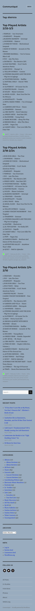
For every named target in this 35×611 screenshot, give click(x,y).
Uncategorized (9, 518)
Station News (9, 513)
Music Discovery (10, 500)
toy (16, 140)
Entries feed (8, 550)
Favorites (9, 495)
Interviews (8, 490)
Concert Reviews (12, 477)
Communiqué (10, 6)
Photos (5, 593)
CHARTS (21, 136)
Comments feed (10, 552)
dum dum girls (17, 256)
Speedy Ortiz (25, 258)
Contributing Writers (11, 480)
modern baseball (26, 138)
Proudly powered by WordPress (21, 607)
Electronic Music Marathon (14, 482)
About (5, 597)
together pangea (13, 259)
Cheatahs (11, 375)
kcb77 (7, 134)
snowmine (6, 140)
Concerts (7, 472)
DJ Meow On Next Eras (12, 443)
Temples (11, 140)
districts (27, 136)
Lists (6, 492)
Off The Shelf (9, 503)
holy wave (16, 377)
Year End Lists (11, 498)
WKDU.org (6, 602)
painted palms (22, 379)
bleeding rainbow (13, 136)
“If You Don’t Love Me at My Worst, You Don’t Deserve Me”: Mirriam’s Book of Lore (17, 410)
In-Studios (8, 487)
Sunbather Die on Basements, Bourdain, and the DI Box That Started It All (18, 420)
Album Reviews (11, 465)
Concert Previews (12, 475)
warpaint (20, 140)
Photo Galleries (9, 508)
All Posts (7, 467)
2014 (26, 134)
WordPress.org (9, 555)
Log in (6, 547)
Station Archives (10, 510)
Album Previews (12, 462)
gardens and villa (8, 377)
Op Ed (6, 505)
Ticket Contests (10, 515)
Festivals (7, 485)
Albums (7, 460)
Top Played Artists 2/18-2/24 (14, 149)
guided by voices (8, 138)
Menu (29, 6)
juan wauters (17, 138)
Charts (22, 134)
